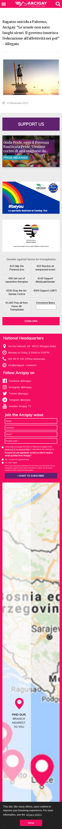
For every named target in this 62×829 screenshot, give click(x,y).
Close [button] (31, 823)
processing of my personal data (17, 449)
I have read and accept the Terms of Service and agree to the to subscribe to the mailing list (29, 448)
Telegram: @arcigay (20, 399)
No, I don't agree (11, 462)
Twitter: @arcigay (18, 393)
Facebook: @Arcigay (20, 380)
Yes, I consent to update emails (17, 459)
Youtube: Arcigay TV (20, 406)
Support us (31, 124)
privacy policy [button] (34, 814)
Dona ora (31, 321)
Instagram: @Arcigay (20, 387)
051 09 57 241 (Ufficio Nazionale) (26, 358)
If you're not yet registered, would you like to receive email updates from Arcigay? (28, 454)
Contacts (31, 365)
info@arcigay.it (16, 365)
